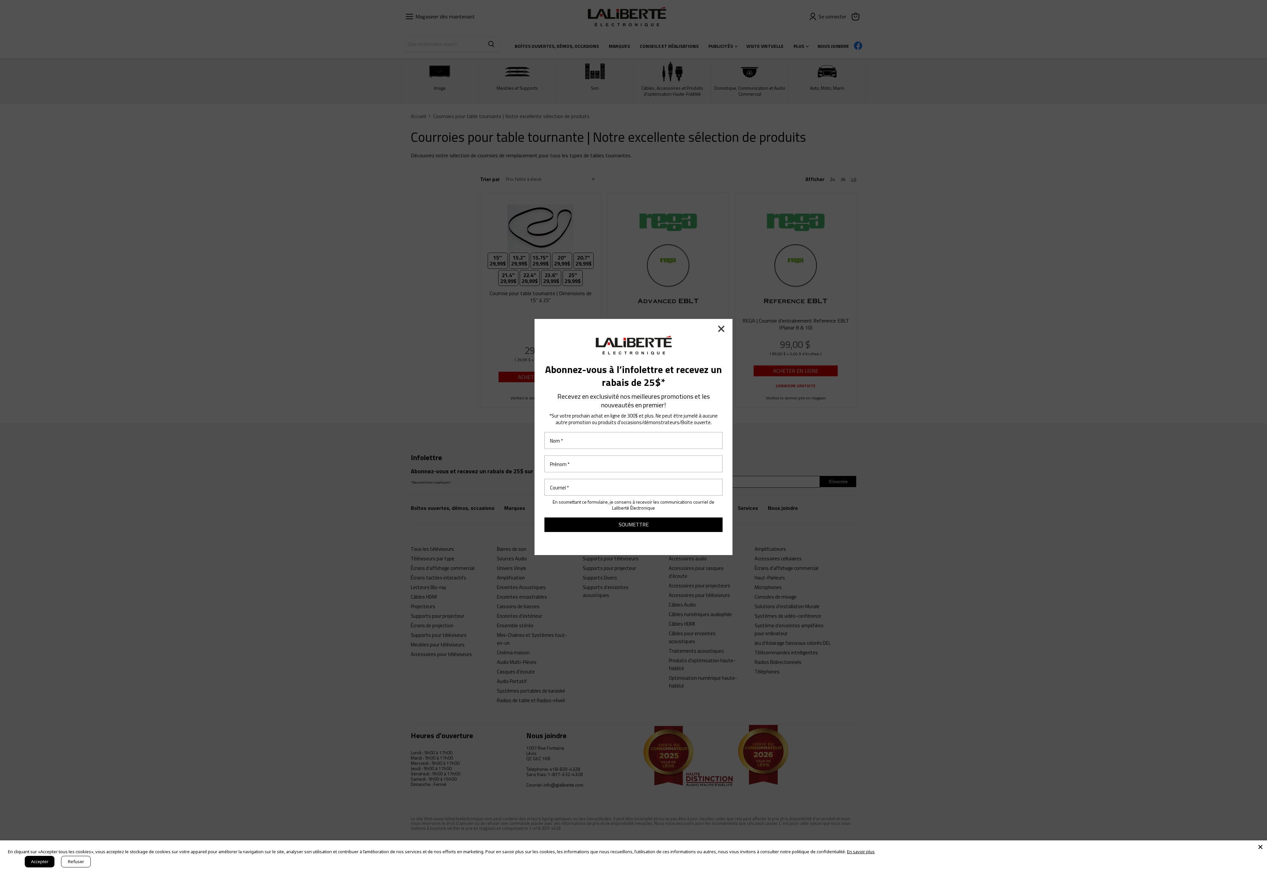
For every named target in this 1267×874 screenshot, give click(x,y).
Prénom (559, 463)
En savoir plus (861, 852)
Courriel (559, 487)
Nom (556, 440)
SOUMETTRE (634, 524)
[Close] (1260, 847)
